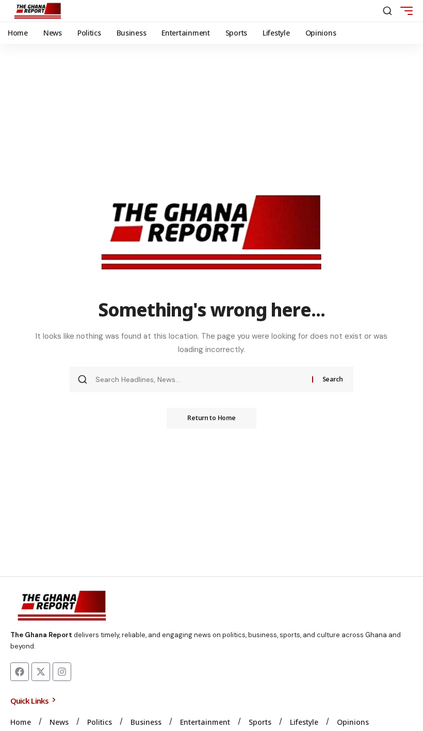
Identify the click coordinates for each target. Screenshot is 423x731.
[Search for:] (200, 379)
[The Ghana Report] (37, 11)
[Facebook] (19, 671)
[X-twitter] (40, 671)
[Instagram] (62, 671)
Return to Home (211, 417)
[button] (387, 11)
